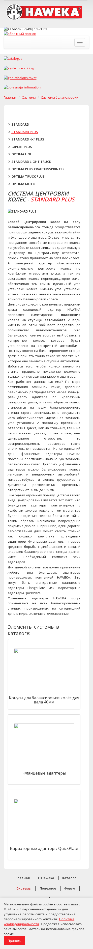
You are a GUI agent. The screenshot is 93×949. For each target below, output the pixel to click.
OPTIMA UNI (21, 154)
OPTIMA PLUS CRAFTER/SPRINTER (37, 169)
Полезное (48, 888)
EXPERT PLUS (21, 146)
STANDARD (20, 124)
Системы (29, 97)
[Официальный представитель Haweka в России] (46, 13)
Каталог (69, 878)
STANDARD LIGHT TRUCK (31, 161)
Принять (14, 941)
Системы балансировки (59, 97)
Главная (10, 97)
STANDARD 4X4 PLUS (27, 139)
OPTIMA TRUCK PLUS (28, 176)
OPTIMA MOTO (23, 184)
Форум (69, 888)
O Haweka (46, 878)
